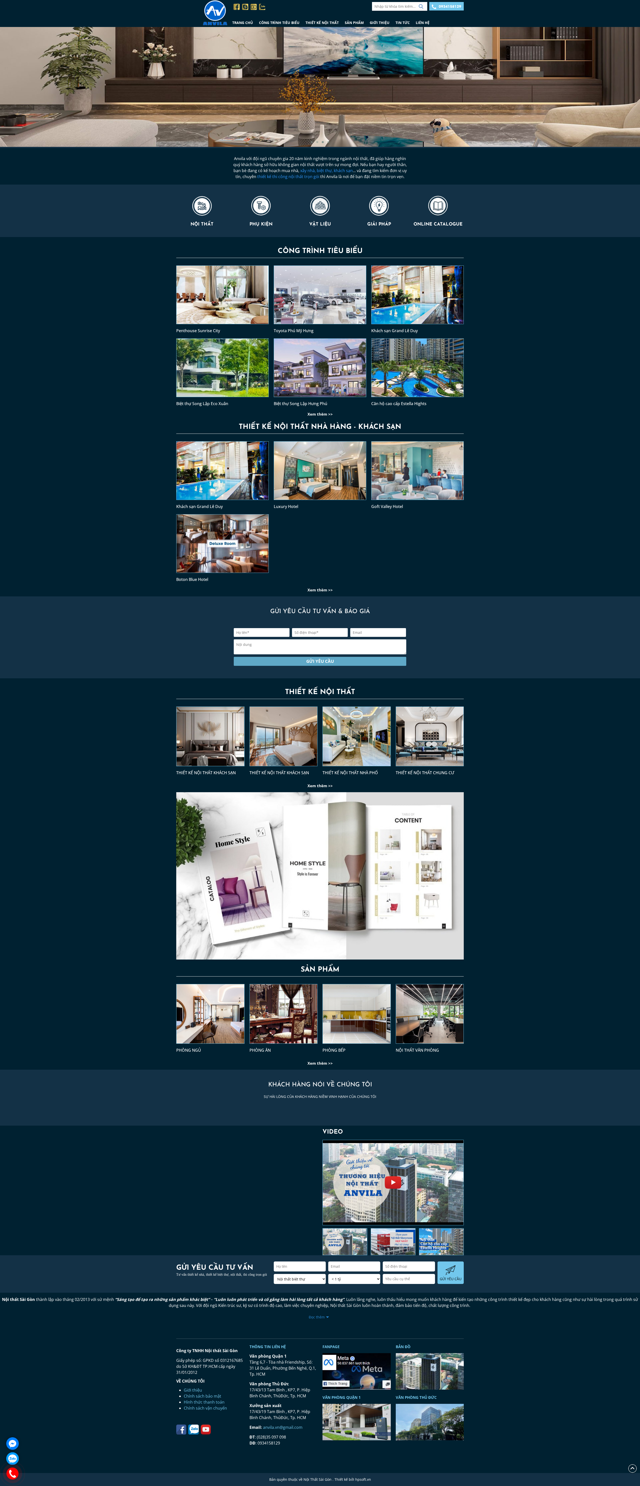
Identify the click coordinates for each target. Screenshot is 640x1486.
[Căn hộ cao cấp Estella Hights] (417, 369)
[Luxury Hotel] (320, 472)
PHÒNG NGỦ (188, 1050)
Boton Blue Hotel (192, 579)
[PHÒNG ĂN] (284, 1015)
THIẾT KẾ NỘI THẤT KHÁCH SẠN (206, 772)
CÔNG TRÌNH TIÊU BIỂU (279, 22)
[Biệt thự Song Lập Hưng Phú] (320, 369)
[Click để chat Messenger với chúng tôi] (12, 1443)
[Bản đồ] (356, 1371)
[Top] (633, 1468)
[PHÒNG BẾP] (356, 1015)
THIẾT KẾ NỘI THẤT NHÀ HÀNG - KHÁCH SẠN (320, 427)
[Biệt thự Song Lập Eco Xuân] (222, 369)
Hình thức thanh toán (204, 1402)
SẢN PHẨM (354, 22)
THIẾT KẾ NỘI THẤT (322, 22)
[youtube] (253, 7)
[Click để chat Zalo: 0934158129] (12, 1458)
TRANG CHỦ (242, 22)
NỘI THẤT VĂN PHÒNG (417, 1050)
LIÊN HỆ (423, 22)
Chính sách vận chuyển (205, 1408)
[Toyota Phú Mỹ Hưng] (320, 296)
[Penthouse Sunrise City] (222, 296)
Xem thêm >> (320, 414)
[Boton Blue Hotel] (222, 545)
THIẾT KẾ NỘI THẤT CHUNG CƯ (425, 772)
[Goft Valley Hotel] (417, 472)
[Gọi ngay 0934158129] (12, 1473)
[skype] (245, 7)
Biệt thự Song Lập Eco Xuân (202, 403)
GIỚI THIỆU (380, 22)
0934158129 (450, 6)
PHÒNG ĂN (260, 1050)
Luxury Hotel (286, 506)
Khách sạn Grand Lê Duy (394, 330)
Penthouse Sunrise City (198, 330)
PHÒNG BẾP (334, 1050)
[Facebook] (237, 7)
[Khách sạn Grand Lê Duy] (417, 296)
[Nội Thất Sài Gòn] (203, 13)
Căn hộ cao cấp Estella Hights (398, 403)
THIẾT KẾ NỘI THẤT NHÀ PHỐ (350, 772)
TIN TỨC (403, 22)
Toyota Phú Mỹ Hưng (294, 330)
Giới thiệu (193, 1390)
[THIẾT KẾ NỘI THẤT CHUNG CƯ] (430, 738)
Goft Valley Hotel (387, 506)
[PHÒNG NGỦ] (210, 1015)
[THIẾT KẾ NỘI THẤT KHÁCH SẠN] (210, 738)
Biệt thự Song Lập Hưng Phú (300, 403)
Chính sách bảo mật (202, 1396)
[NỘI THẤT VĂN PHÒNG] (430, 1015)
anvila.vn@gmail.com (282, 1427)
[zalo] (262, 7)
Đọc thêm (317, 1317)
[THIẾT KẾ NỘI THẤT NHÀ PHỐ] (356, 738)
